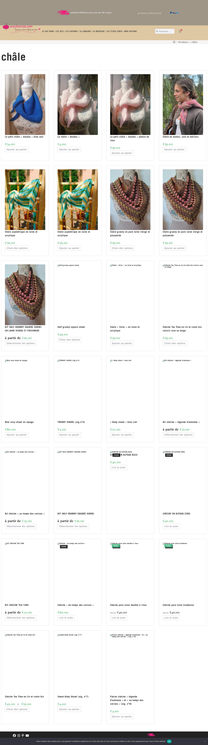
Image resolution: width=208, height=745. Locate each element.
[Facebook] (14, 735)
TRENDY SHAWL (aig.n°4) (71, 421)
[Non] (205, 741)
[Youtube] (27, 735)
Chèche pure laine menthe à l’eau (128, 604)
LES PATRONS (72, 31)
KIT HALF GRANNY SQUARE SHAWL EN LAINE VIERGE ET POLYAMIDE (23, 328)
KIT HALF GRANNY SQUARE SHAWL (76, 513)
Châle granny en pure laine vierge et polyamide (130, 233)
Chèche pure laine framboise (178, 604)
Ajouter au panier (16, 149)
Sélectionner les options (20, 343)
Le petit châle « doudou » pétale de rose (129, 138)
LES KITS (60, 31)
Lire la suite (119, 467)
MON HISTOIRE (130, 31)
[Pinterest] (23, 735)
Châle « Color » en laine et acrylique (125, 328)
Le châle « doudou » (69, 136)
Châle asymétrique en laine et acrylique (21, 233)
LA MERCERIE (99, 31)
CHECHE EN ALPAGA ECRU (176, 513)
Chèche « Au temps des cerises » (76, 604)
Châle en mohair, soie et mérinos (180, 136)
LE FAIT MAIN (48, 31)
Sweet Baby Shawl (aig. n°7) (73, 696)
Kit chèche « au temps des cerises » (25, 513)
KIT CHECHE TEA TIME (17, 604)
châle (194, 42)
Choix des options (17, 248)
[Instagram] (18, 735)
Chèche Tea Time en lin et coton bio (24, 696)
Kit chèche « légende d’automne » (181, 421)
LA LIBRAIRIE (85, 31)
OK (169, 741)
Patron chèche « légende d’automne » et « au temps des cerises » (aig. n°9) (126, 700)
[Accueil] (174, 42)
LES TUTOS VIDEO (114, 31)
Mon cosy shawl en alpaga (19, 421)
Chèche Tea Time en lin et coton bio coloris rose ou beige (182, 328)
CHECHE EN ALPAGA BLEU (123, 454)
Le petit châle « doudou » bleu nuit (24, 136)
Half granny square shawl (71, 326)
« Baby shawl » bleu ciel (123, 421)
